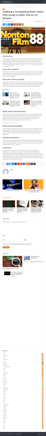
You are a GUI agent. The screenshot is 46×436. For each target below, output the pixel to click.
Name (4, 235)
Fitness (4, 422)
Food (4, 395)
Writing (4, 413)
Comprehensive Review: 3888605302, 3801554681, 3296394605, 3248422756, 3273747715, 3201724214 (36, 210)
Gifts (4, 427)
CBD (4, 391)
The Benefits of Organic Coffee (11, 268)
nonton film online (28, 64)
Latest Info (5, 355)
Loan (4, 402)
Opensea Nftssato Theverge (12, 122)
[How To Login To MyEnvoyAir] (27, 303)
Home (4, 6)
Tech (4, 361)
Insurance (5, 409)
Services (4, 377)
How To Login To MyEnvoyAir (37, 261)
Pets (4, 400)
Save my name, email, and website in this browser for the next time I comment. (18, 244)
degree (20, 144)
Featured (4, 418)
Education (5, 382)
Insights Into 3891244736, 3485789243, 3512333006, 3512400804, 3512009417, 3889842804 (22, 210)
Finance (4, 393)
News (4, 375)
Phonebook (5, 364)
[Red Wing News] (8, 2)
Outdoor (4, 415)
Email (4, 239)
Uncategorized (6, 388)
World (7, 6)
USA (4, 357)
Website (25, 239)
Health (4, 368)
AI (3, 424)
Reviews (4, 406)
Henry (6, 21)
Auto (4, 386)
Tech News (5, 359)
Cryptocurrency (6, 404)
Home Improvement (6, 366)
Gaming (4, 397)
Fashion (4, 379)
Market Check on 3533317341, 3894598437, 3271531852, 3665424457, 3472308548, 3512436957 (9, 210)
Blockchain (5, 373)
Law (4, 370)
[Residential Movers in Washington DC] (27, 258)
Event (4, 420)
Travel (4, 384)
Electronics (5, 411)
